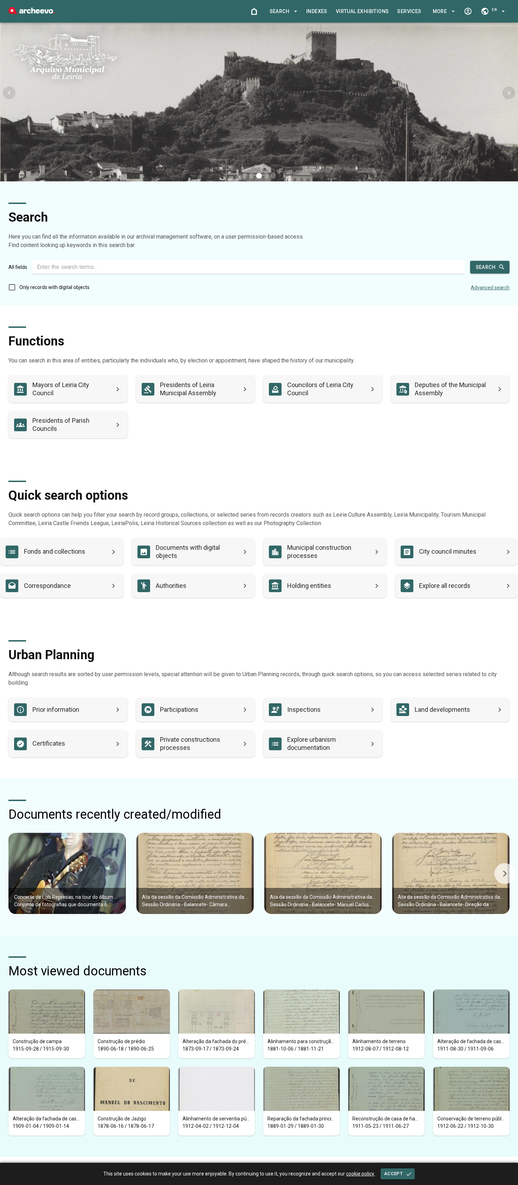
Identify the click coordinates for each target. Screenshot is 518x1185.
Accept (393, 1173)
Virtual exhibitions (362, 11)
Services (409, 11)
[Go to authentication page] (468, 11)
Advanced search (490, 287)
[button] (282, 11)
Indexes (316, 11)
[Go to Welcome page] (254, 11)
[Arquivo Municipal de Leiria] (31, 12)
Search (485, 267)
